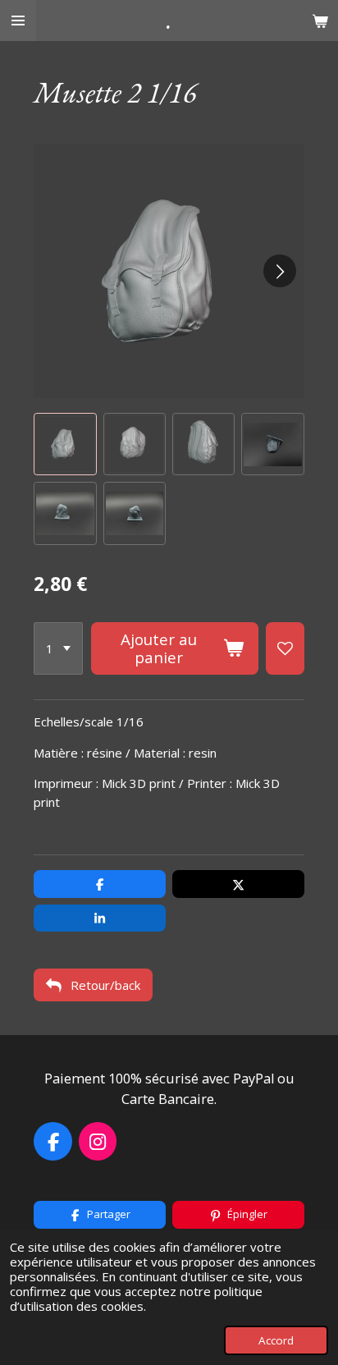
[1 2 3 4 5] (58, 648)
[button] (65, 444)
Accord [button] (276, 1340)
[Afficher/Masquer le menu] (18, 20)
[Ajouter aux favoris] (285, 648)
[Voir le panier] (320, 20)
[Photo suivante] (279, 270)
